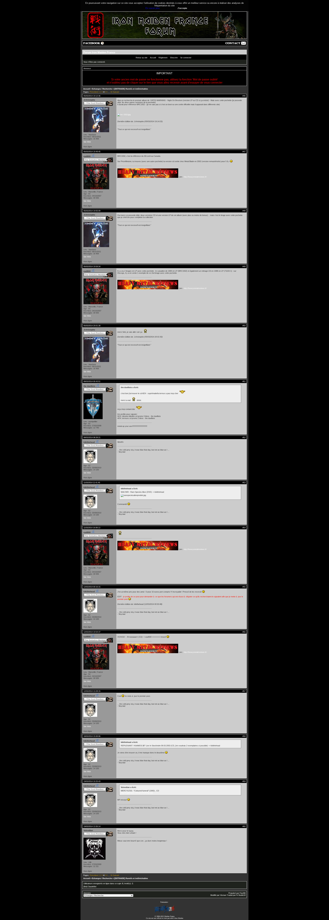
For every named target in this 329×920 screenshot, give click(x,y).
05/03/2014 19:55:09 (91, 211)
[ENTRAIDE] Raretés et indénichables (131, 89)
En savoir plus (152, 8)
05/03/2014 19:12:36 (91, 96)
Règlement (163, 58)
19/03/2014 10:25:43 (91, 781)
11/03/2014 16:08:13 (91, 528)
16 (111, 92)
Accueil (153, 58)
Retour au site (141, 58)
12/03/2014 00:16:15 (91, 587)
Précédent (94, 92)
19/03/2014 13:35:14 (91, 826)
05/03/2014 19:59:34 (91, 266)
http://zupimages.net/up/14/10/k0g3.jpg (137, 793)
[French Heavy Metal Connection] (164, 912)
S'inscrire (174, 58)
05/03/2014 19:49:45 (91, 152)
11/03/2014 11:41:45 (91, 483)
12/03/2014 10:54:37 (91, 632)
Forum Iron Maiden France (99, 52)
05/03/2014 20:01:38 (91, 326)
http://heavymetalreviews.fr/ (195, 177)
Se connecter (185, 58)
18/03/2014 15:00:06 (91, 736)
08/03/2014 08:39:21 (91, 437)
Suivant (116, 92)
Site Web (87, 142)
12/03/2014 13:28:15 (91, 691)
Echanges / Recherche (102, 89)
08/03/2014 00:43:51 (91, 381)
